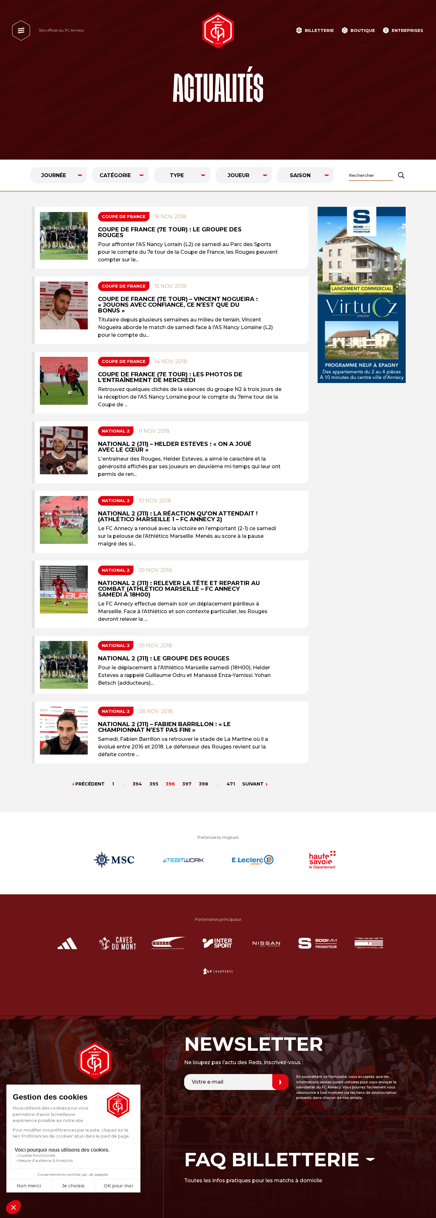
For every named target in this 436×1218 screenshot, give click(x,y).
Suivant (253, 784)
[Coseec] (168, 943)
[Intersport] (217, 943)
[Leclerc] (253, 860)
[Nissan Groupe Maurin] (266, 943)
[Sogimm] (362, 295)
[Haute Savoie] (322, 860)
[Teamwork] (183, 860)
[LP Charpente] (218, 971)
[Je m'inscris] (280, 1082)
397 (187, 784)
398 (203, 784)
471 (231, 784)
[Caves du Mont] (117, 943)
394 (137, 784)
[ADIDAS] (67, 943)
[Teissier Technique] (369, 943)
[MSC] (113, 860)
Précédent (90, 784)
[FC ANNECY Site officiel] (218, 30)
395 (153, 784)
